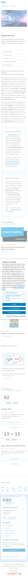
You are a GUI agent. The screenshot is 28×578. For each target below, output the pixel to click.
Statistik (8, 300)
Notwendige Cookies (11, 293)
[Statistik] (3, 300)
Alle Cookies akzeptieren (14, 312)
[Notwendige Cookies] (3, 293)
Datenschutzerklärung (12, 316)
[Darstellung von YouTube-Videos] (3, 297)
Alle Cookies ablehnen (14, 308)
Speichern (14, 304)
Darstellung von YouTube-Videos (13, 296)
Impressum (23, 316)
